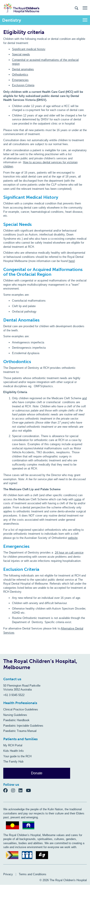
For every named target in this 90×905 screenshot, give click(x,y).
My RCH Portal (12, 745)
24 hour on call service (69, 552)
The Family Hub (13, 761)
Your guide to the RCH (17, 756)
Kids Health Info (13, 750)
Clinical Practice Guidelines (20, 709)
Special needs (21, 54)
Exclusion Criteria (23, 85)
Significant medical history (28, 49)
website (73, 537)
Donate (36, 773)
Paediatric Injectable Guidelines (23, 725)
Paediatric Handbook (16, 720)
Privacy (8, 874)
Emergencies (20, 80)
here (71, 261)
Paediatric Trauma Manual (19, 731)
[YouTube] (30, 790)
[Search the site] (76, 8)
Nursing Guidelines (15, 715)
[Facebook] (7, 790)
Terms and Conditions (32, 874)
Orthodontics (20, 74)
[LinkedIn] (22, 790)
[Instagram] (15, 790)
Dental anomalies (23, 69)
